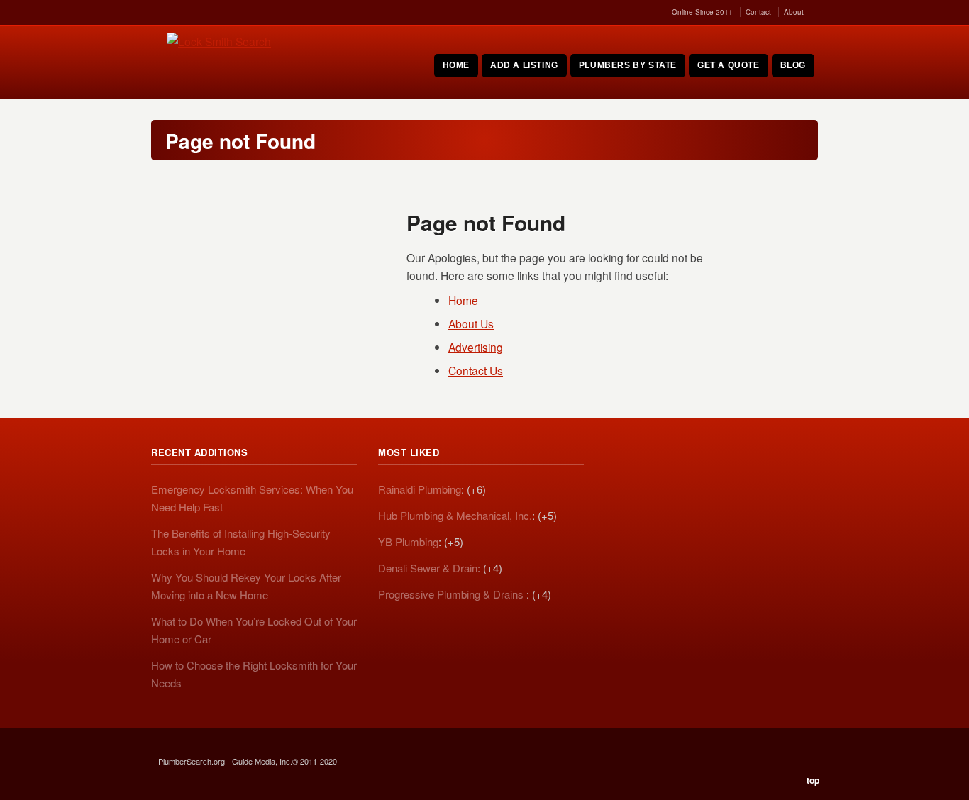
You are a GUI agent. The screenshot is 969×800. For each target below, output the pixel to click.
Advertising (475, 347)
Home (463, 300)
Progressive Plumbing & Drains (452, 594)
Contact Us (475, 370)
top (813, 780)
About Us (471, 323)
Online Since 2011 (702, 12)
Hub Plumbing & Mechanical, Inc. (455, 515)
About (794, 12)
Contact (758, 12)
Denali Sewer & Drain (427, 567)
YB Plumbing (408, 541)
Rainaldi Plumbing (419, 489)
